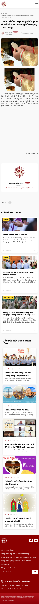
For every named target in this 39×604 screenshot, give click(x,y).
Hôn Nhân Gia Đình (7, 589)
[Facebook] (31, 540)
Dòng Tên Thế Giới (7, 550)
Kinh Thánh (11, 585)
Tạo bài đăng (26, 581)
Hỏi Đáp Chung (19, 589)
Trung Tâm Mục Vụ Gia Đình (10, 561)
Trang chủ (4, 13)
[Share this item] (35, 251)
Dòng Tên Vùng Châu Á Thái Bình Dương (15, 554)
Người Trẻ (25, 585)
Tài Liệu (18, 585)
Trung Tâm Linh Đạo (8, 557)
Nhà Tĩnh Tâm (26, 561)
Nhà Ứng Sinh (5, 564)
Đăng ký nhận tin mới (8, 568)
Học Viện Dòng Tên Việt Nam (26, 557)
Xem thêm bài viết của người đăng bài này (19, 188)
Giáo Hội (3, 585)
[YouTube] (36, 540)
